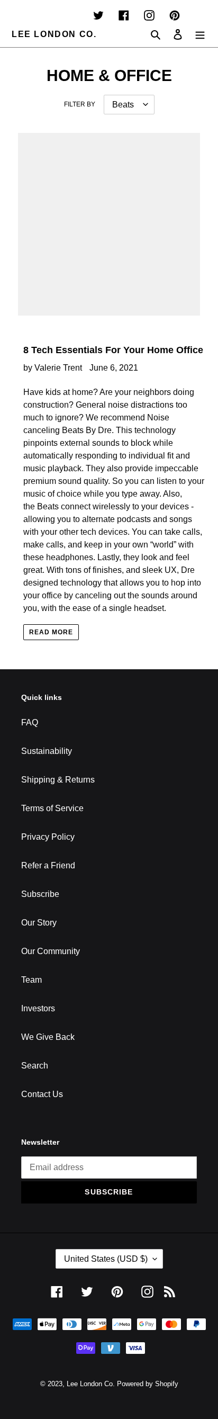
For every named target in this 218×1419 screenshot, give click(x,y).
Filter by (79, 104)
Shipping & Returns (58, 779)
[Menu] (200, 34)
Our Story (39, 922)
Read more (51, 632)
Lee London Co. (54, 34)
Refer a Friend (48, 865)
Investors (38, 1008)
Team (31, 979)
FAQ (29, 722)
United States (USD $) (106, 1258)
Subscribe (40, 894)
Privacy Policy (48, 836)
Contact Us (42, 1094)
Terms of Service (52, 808)
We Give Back (48, 1036)
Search (34, 1065)
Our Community (50, 951)
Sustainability (46, 751)
